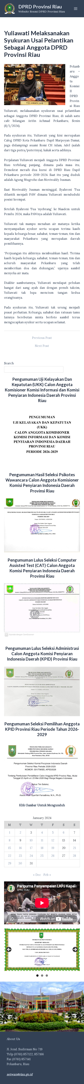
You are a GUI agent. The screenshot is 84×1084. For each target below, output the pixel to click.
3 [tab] (47, 975)
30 (20, 863)
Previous (9, 950)
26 (52, 856)
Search (9, 363)
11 (42, 840)
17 (31, 848)
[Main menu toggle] (75, 8)
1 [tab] (37, 975)
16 (20, 848)
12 (52, 840)
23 (20, 856)
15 (9, 848)
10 (31, 840)
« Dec (37, 875)
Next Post (42, 346)
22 (9, 856)
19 (52, 848)
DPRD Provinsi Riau (40, 6)
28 (74, 856)
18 (42, 848)
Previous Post (42, 338)
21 (74, 848)
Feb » (47, 875)
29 (9, 863)
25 (42, 856)
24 (31, 856)
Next (75, 950)
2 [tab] (42, 975)
